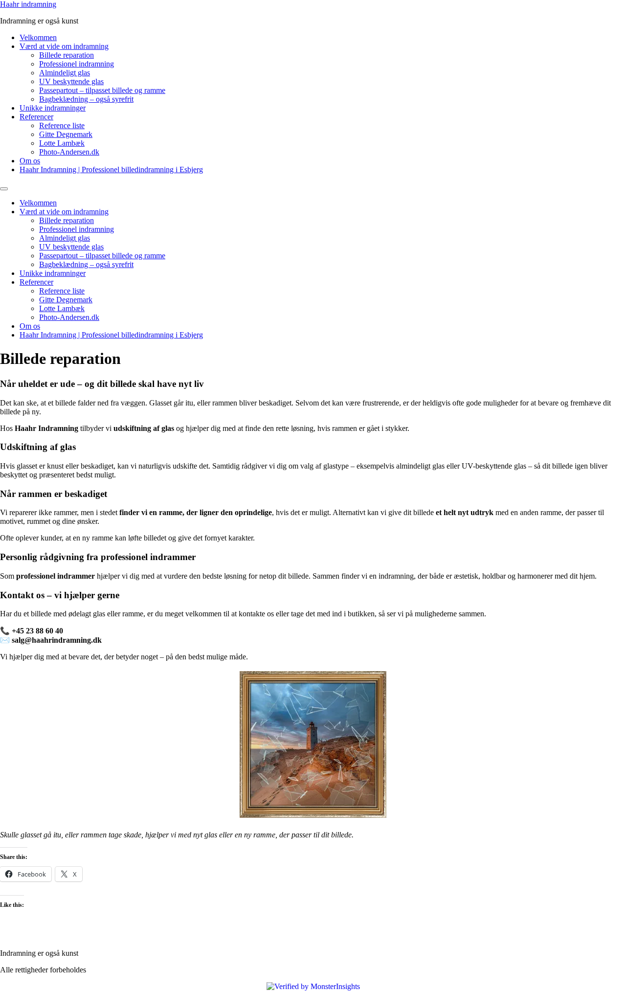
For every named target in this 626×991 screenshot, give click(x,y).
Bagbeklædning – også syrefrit (86, 99)
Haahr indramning (28, 4)
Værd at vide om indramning (64, 46)
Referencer (36, 117)
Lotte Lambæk (62, 143)
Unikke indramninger (53, 108)
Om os (30, 161)
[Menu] (4, 188)
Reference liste (62, 125)
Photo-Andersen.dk (69, 152)
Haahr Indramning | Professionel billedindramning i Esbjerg (111, 169)
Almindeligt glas (64, 72)
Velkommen (38, 37)
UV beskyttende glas (71, 81)
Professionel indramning (76, 64)
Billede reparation (66, 55)
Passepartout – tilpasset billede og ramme (102, 90)
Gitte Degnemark (65, 134)
